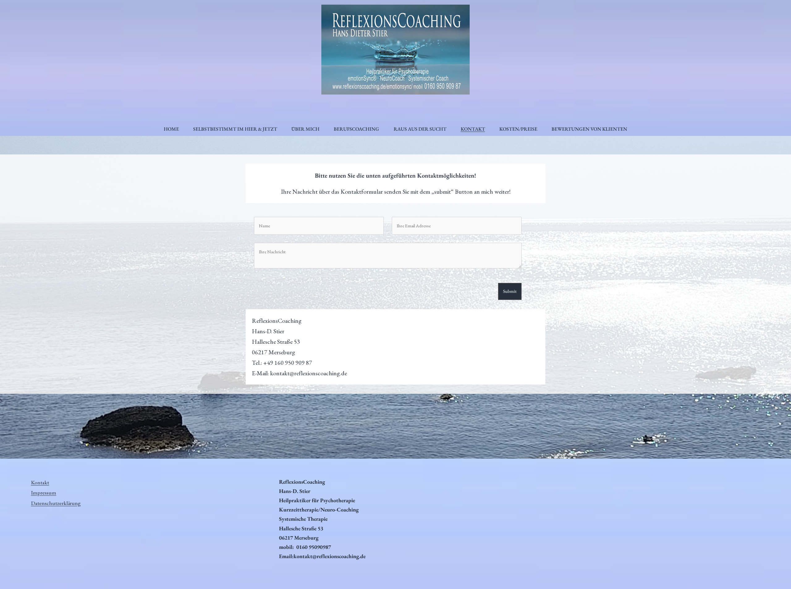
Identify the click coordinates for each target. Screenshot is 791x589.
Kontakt (473, 129)
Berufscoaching (356, 129)
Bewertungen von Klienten (589, 129)
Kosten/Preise (518, 129)
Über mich (305, 129)
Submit (510, 291)
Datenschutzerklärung (56, 503)
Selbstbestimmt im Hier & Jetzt (235, 129)
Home (171, 129)
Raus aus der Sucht (420, 129)
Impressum (43, 492)
